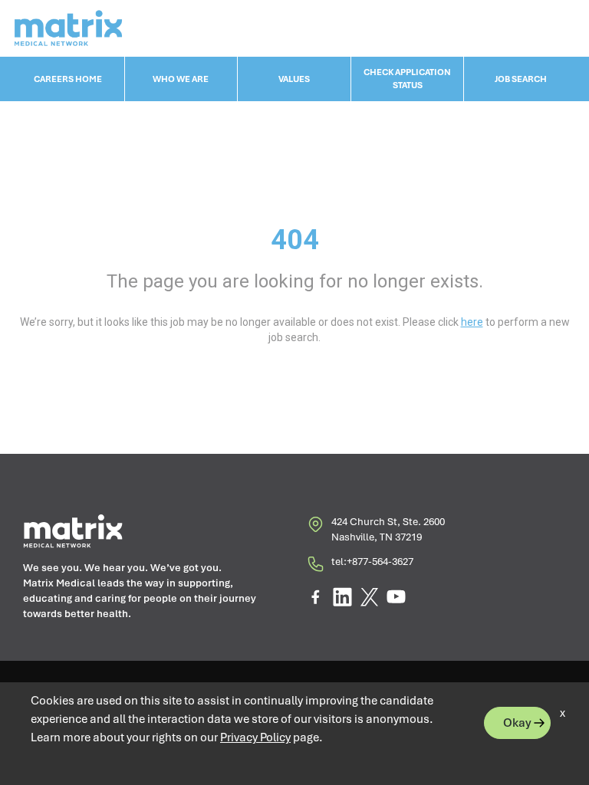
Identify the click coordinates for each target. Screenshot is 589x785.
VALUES (294, 79)
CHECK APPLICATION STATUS (407, 78)
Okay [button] (517, 723)
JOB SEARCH (521, 79)
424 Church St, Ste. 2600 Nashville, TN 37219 (388, 529)
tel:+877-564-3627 (372, 561)
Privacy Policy (255, 737)
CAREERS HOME (68, 79)
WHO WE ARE (181, 79)
